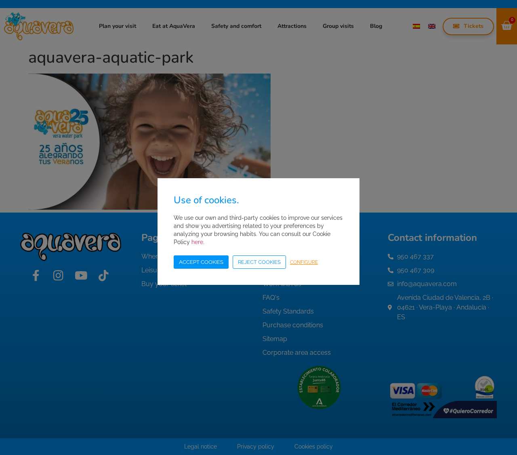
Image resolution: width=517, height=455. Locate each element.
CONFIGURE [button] (304, 262)
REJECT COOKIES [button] (259, 262)
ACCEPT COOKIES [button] (201, 262)
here (197, 242)
